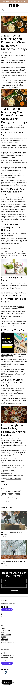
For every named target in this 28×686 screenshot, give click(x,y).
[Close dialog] (26, 334)
